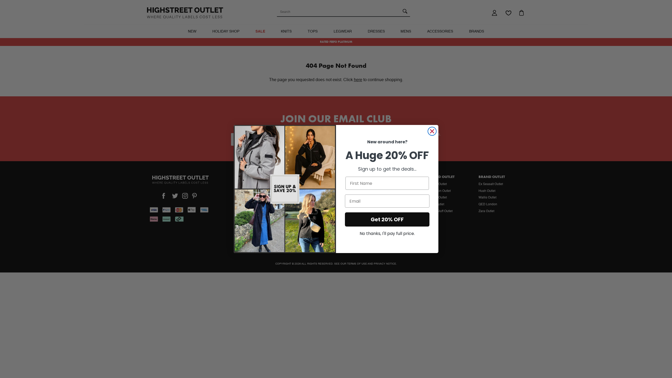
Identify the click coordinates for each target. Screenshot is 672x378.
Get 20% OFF (387, 219)
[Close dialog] (432, 131)
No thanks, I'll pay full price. (387, 233)
